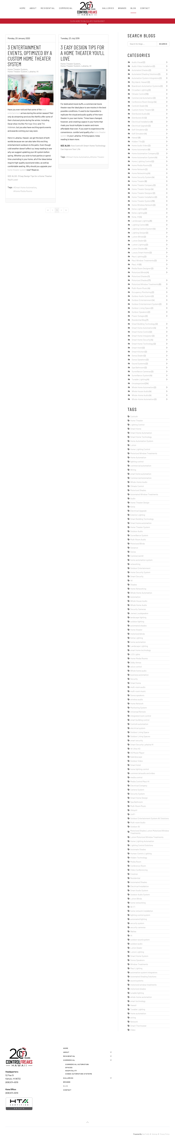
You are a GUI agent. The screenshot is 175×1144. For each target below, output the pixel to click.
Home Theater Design (141, 189)
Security (134, 679)
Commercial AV (137, 556)
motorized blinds (137, 634)
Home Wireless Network (142, 205)
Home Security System (142, 177)
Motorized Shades (140, 276)
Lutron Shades (138, 248)
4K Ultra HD (135, 748)
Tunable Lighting (139, 379)
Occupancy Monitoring (141, 292)
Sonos (133, 552)
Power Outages (138, 316)
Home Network (138, 169)
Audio (132, 498)
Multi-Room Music (139, 288)
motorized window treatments (143, 985)
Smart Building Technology (143, 324)
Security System (137, 794)
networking (135, 564)
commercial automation (140, 465)
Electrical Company (138, 785)
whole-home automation (141, 997)
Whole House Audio (140, 391)
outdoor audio (136, 943)
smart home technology (140, 650)
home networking (138, 902)
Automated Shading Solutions (145, 74)
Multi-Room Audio (138, 539)
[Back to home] (87, 8)
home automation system (141, 560)
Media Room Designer (141, 268)
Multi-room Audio (137, 822)
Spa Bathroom (138, 367)
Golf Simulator (138, 133)
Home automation (138, 1013)
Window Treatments (139, 964)
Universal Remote (138, 711)
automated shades (138, 625)
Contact (145, 8)
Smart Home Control (141, 332)
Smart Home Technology (142, 343)
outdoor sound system (140, 939)
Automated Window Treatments (144, 494)
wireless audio (136, 699)
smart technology (137, 1001)
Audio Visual (137, 62)
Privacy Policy (165, 1134)
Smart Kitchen (138, 351)
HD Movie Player (137, 753)
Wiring (133, 470)
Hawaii (135, 137)
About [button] (33, 8)
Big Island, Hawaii (139, 82)
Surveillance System (140, 375)
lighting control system (140, 915)
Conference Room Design (143, 102)
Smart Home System (139, 956)
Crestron (134, 874)
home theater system (17, 170)
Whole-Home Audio (140, 395)
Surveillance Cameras (141, 371)
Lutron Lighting (138, 244)
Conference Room (138, 866)
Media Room (135, 861)
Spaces (69, 1067)
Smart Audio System (139, 890)
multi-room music (138, 691)
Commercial (69, 1060)
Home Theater (98, 157)
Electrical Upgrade (140, 125)
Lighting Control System (142, 228)
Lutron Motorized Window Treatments (146, 837)
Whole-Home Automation (143, 399)
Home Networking (140, 173)
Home (23, 8)
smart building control (139, 720)
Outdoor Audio (136, 531)
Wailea (133, 931)
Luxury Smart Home (140, 252)
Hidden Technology (138, 857)
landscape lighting (138, 617)
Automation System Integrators (145, 78)
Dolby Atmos (135, 662)
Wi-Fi (132, 907)
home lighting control (139, 769)
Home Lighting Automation (142, 841)
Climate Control (138, 94)
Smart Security (136, 576)
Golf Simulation (138, 129)
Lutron (133, 445)
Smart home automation (140, 523)
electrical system (137, 728)
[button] (87, 1122)
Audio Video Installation (142, 66)
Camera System (137, 789)
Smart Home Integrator (142, 336)
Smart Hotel (137, 347)
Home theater (136, 629)
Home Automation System (143, 157)
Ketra (132, 506)
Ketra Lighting (138, 209)
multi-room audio (137, 687)
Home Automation (140, 149)
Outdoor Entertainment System (145, 304)
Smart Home (135, 428)
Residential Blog (139, 320)
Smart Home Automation (25, 187)
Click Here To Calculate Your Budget (87, 21)
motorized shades (138, 989)
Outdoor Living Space (141, 308)
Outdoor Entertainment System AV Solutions (149, 818)
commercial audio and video (142, 773)
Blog (133, 8)
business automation (139, 675)
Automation (135, 597)
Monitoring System (138, 707)
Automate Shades (138, 849)
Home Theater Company (142, 185)
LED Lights (135, 654)
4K (131, 580)
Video (132, 1030)
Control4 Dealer (138, 106)
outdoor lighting (137, 621)
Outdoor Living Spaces (140, 736)
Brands (122, 8)
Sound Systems (138, 363)
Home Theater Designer (142, 193)
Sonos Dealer (137, 355)
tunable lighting (137, 993)
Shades (133, 584)
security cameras (137, 927)
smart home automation (140, 474)
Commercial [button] (66, 8)
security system (137, 923)
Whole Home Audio (138, 605)
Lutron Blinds (138, 236)
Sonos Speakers (139, 359)
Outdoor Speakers (139, 312)
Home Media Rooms (23, 191)
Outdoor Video (136, 761)
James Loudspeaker (139, 613)
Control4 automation (139, 724)
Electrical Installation (141, 121)
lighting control (136, 461)
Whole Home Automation (143, 387)
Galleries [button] (108, 8)
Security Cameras (138, 609)
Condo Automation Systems (78, 1074)
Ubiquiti (133, 810)
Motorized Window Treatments (145, 284)
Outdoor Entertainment (142, 300)
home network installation (141, 911)
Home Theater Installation (143, 197)
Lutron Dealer (138, 240)
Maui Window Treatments (143, 260)
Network (134, 1021)
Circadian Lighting (140, 90)
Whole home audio (138, 670)
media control (136, 777)
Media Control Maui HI (139, 781)
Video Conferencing (139, 870)
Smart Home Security (141, 339)
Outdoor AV (135, 826)
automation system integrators (143, 972)
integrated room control (140, 716)
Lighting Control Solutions (141, 845)
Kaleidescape (136, 757)
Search (163, 44)
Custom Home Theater (142, 110)
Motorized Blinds (139, 272)
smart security (136, 740)
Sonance (134, 547)
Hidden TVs (137, 141)
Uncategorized (138, 383)
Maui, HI (135, 264)
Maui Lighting (138, 256)
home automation (138, 642)
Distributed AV (138, 117)
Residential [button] (48, 8)
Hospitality (71, 1071)
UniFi (132, 814)
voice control (136, 666)
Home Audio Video (140, 145)
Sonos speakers (137, 695)
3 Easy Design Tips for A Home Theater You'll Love (82, 53)
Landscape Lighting (140, 221)
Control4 (134, 416)
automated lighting (138, 919)
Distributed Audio (139, 114)
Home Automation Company (144, 153)
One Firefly (145, 1134)
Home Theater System (17, 69)
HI (131, 935)
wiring (133, 1017)
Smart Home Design (139, 798)
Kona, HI (135, 217)
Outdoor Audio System (141, 296)
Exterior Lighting (137, 515)
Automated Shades (140, 70)
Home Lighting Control (141, 161)
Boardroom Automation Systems (146, 86)
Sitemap (155, 1134)
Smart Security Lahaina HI (141, 744)
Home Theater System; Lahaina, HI (23, 71)
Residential (135, 878)
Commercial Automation (142, 98)
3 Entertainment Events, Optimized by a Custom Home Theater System (30, 55)
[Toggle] (167, 62)
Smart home (135, 683)
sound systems (136, 980)
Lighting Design (138, 232)
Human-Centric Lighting (141, 853)
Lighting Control (139, 225)
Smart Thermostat (138, 1026)
